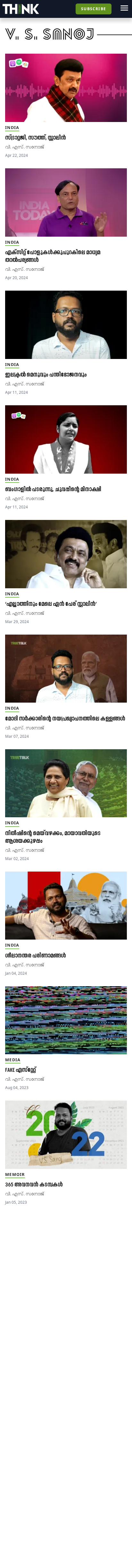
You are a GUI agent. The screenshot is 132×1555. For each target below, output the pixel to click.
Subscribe (93, 8)
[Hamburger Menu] (124, 8)
